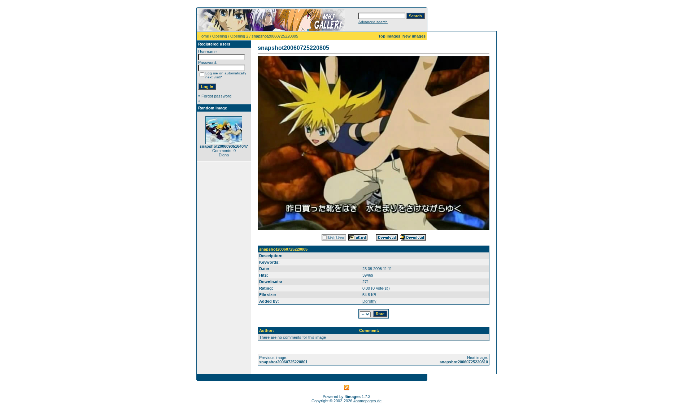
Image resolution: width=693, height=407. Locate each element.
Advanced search (373, 22)
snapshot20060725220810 (464, 362)
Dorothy (369, 301)
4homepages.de (367, 401)
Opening (219, 36)
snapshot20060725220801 (283, 362)
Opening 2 (239, 36)
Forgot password (216, 96)
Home (204, 36)
